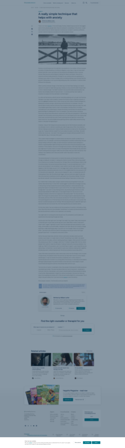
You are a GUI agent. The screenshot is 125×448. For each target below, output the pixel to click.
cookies (30, 442)
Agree (96, 442)
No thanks (87, 442)
